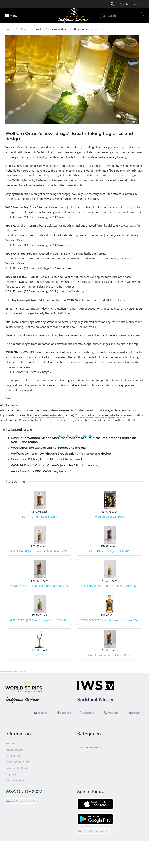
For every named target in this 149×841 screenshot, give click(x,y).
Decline (17, 429)
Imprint (87, 435)
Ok (4, 429)
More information (68, 435)
